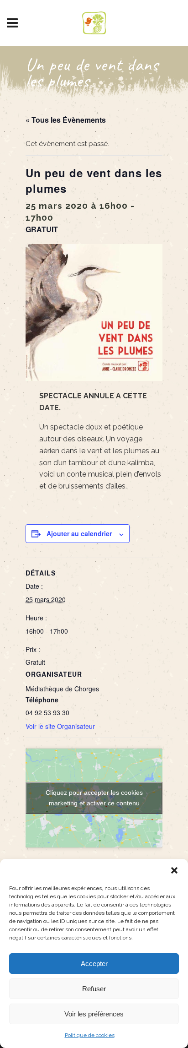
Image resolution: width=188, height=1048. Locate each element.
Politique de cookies (90, 1035)
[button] (174, 870)
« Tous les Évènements (66, 119)
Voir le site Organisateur (60, 726)
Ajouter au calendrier (79, 533)
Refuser (94, 989)
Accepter (94, 963)
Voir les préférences (94, 1014)
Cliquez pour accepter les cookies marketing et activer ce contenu (94, 798)
